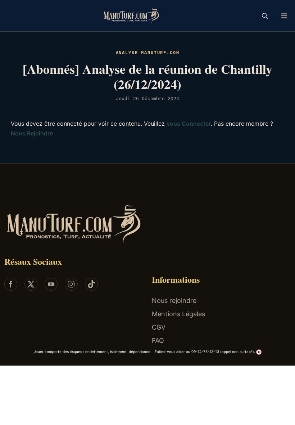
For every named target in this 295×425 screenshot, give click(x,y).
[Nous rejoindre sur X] (30, 284)
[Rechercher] (264, 15)
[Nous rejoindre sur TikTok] (91, 284)
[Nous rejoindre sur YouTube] (51, 284)
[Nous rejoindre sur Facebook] (10, 284)
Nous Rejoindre (32, 133)
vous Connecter (189, 123)
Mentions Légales (178, 314)
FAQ (158, 340)
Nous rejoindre (174, 300)
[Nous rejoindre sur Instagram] (71, 284)
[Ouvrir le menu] (284, 15)
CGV (158, 327)
